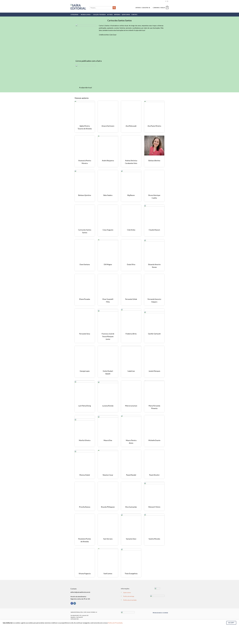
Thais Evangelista (131, 573)
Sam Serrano (107, 539)
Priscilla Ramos (84, 507)
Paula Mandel (131, 475)
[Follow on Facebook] (165, 1)
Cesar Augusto (108, 230)
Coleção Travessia (99, 14)
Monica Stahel (84, 475)
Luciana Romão (107, 406)
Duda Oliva (131, 264)
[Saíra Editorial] (78, 7)
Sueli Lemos (108, 573)
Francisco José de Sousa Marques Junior (108, 336)
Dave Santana (85, 264)
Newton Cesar (108, 475)
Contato (134, 14)
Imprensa (117, 14)
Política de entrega (128, 596)
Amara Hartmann (108, 126)
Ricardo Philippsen (108, 507)
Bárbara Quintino (84, 195)
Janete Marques (154, 371)
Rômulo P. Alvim (154, 507)
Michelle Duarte (154, 440)
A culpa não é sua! (85, 87)
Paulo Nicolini (154, 475)
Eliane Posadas (84, 299)
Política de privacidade (129, 600)
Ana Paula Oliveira (154, 126)
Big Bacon (131, 195)
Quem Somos (126, 14)
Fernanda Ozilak (131, 299)
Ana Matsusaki (131, 126)
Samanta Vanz (131, 539)
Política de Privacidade (115, 623)
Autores (110, 14)
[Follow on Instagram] (167, 1)
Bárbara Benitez (154, 160)
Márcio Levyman (131, 406)
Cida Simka (131, 230)
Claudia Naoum (154, 230)
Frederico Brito (131, 334)
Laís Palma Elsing (84, 406)
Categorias (74, 14)
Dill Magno (108, 264)
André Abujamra (108, 160)
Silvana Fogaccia (85, 573)
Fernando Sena (84, 334)
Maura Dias (108, 440)
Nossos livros (85, 14)
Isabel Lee (131, 371)
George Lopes (85, 371)
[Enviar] (114, 7)
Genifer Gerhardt (154, 334)
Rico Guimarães (131, 507)
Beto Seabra (107, 195)
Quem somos (127, 592)
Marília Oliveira (84, 440)
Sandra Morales (154, 539)
